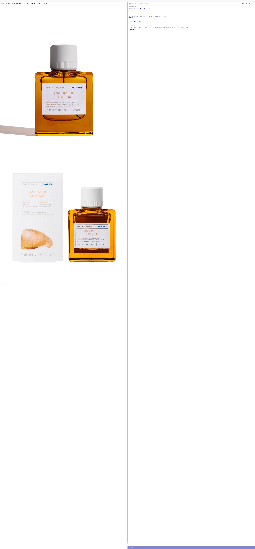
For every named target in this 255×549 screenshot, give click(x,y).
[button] (7, 3)
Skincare (7, 3)
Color (27, 3)
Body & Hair (13, 3)
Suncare (23, 3)
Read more (131, 17)
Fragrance (18, 3)
